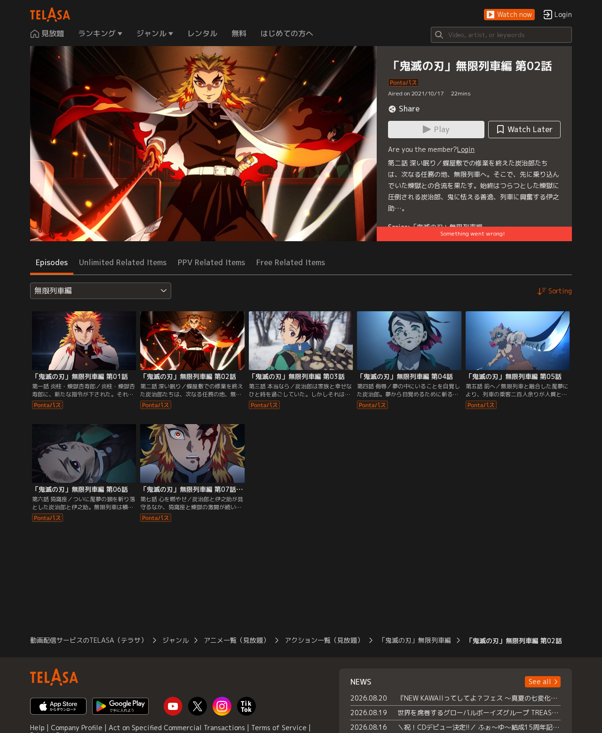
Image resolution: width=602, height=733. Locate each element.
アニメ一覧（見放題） (236, 640)
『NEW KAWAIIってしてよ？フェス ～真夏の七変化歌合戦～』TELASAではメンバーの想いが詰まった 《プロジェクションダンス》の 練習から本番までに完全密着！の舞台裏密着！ (479, 698)
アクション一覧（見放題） (324, 640)
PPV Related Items (211, 262)
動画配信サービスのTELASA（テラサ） (88, 640)
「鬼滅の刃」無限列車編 (415, 640)
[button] (509, 15)
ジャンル (175, 640)
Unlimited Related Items (122, 262)
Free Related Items (290, 262)
